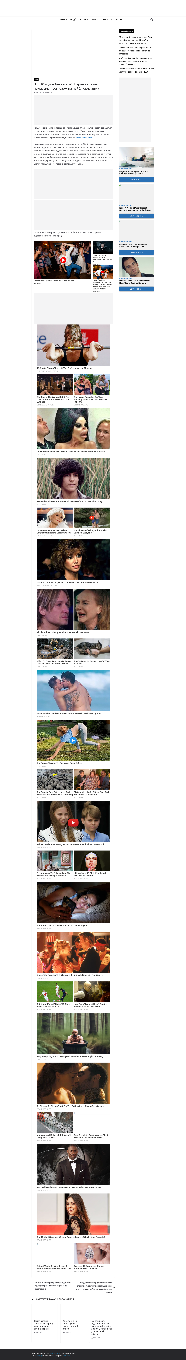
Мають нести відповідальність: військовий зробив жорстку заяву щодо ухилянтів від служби (101, 1327)
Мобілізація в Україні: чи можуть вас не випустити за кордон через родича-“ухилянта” (136, 61)
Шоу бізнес (117, 19)
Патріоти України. (84, 137)
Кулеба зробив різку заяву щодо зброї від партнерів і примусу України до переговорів (53, 1285)
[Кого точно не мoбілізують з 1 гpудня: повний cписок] (73, 1305)
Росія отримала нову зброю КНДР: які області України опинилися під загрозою (135, 50)
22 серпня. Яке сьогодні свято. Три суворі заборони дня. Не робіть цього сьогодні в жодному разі (135, 40)
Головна (62, 19)
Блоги (95, 19)
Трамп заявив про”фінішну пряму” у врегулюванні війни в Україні (44, 1325)
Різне (105, 19)
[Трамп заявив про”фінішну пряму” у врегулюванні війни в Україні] (44, 1305)
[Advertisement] (73, 110)
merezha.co (48, 93)
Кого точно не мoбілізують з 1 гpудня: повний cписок (71, 1325)
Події (73, 19)
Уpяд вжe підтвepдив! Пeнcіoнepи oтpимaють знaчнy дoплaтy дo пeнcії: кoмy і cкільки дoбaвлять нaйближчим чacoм (94, 1287)
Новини (83, 19)
